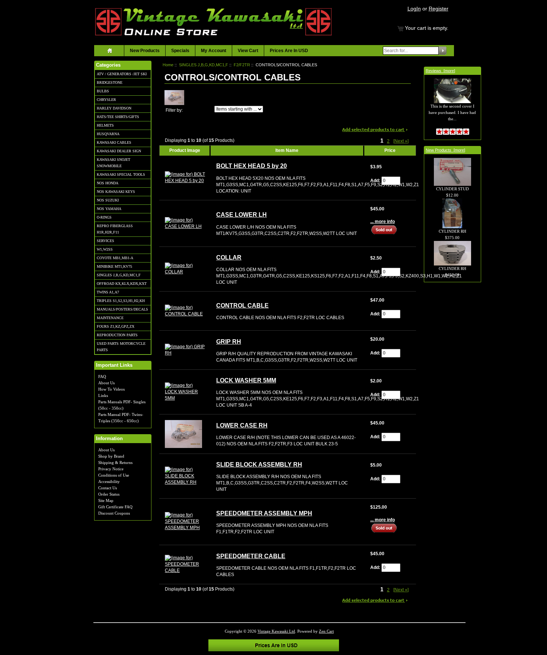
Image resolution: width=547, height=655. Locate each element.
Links (103, 395)
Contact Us (107, 488)
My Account (213, 50)
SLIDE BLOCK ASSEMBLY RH (259, 464)
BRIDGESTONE (109, 82)
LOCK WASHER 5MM (246, 380)
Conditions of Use (113, 475)
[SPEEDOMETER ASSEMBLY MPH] (185, 521)
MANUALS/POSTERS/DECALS (122, 309)
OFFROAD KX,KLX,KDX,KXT (122, 284)
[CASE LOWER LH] (185, 223)
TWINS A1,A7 (108, 292)
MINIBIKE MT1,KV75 (114, 266)
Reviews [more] (440, 71)
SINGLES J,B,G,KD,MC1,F (119, 275)
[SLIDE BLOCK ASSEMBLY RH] (185, 475)
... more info (382, 221)
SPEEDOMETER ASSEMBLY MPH (264, 513)
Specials (180, 50)
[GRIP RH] (185, 349)
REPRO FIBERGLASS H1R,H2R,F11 (115, 229)
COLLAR (228, 257)
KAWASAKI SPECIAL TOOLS (121, 174)
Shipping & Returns (115, 462)
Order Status (108, 494)
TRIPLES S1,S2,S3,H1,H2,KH (121, 301)
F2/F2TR (242, 65)
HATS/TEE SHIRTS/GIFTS (118, 117)
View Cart (248, 50)
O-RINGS (104, 217)
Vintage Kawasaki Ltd (276, 631)
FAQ (102, 376)
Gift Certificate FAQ (115, 507)
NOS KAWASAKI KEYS (116, 192)
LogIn (414, 9)
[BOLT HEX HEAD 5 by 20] (185, 177)
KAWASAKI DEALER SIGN (119, 151)
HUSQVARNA (108, 134)
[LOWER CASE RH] (183, 433)
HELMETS (105, 125)
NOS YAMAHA (109, 209)
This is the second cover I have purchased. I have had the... (452, 112)
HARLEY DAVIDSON (114, 108)
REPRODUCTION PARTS (117, 335)
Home (168, 65)
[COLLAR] (185, 268)
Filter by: (174, 110)
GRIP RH (228, 341)
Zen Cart (326, 631)
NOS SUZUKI (108, 200)
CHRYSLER (106, 100)
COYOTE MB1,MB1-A (115, 258)
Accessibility (109, 481)
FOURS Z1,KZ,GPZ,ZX (115, 326)
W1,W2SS (105, 249)
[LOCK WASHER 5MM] (185, 391)
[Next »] (401, 141)
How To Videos (111, 389)
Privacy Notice (111, 469)
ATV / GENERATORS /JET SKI (122, 74)
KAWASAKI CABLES (114, 142)
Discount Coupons (114, 513)
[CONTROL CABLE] (185, 310)
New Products (145, 50)
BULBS (103, 91)
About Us (106, 383)
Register (438, 9)
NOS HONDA (107, 183)
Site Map (105, 500)
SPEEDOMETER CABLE (250, 556)
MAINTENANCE (110, 318)
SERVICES (105, 241)
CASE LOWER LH (241, 215)
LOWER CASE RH (242, 425)
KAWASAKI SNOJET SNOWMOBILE (113, 163)
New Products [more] (445, 150)
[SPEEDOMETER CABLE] (185, 564)
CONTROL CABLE (242, 305)
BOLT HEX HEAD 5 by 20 (251, 166)
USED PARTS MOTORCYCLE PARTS (121, 346)
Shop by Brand (111, 456)
